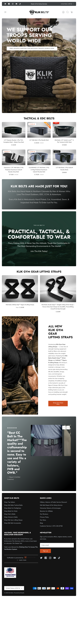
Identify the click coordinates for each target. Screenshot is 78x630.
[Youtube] (16, 3)
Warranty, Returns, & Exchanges (50, 511)
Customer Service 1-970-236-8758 (51, 529)
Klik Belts (10, 596)
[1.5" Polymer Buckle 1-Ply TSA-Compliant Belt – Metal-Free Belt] (13, 133)
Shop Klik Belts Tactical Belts (13, 508)
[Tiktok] (5, 7)
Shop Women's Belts (11, 520)
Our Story (43, 523)
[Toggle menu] (6, 15)
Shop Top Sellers (9, 505)
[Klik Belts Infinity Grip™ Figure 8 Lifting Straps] (20, 291)
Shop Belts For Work (10, 514)
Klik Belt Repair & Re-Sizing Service (51, 508)
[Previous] (23, 5)
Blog (41, 526)
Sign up (45, 554)
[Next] (55, 5)
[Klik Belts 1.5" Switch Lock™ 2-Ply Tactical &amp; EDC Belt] (64, 133)
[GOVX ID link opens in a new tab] (29, 561)
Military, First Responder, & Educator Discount (39, 5)
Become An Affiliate (46, 514)
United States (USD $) (66, 5)
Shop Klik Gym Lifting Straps (13, 523)
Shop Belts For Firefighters (12, 511)
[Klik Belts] (39, 15)
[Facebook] (9, 3)
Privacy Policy (44, 520)
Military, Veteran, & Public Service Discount (53, 505)
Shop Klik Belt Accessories (12, 526)
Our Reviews (44, 517)
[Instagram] (13, 3)
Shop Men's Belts (9, 517)
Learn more (22, 563)
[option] (39, 68)
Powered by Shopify (19, 596)
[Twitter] (5, 3)
